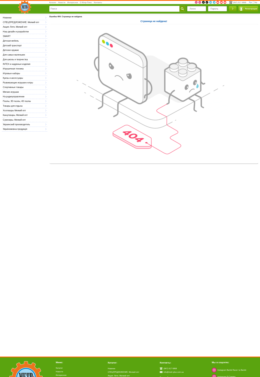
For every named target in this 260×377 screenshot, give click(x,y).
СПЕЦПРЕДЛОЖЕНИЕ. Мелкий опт (21, 22)
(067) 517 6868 (239, 2)
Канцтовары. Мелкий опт (15, 115)
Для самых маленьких (14, 54)
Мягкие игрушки (11, 92)
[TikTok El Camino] (203, 2)
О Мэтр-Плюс (86, 2)
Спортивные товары (13, 87)
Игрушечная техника (13, 68)
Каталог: (112, 362)
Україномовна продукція (15, 129)
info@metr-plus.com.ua (174, 372)
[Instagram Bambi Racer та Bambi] (196, 2)
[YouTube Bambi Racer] (221, 2)
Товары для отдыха (12, 106)
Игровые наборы (11, 73)
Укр (255, 2)
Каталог (52, 2)
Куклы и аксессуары (13, 78)
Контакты (98, 2)
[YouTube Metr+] (217, 2)
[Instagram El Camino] (199, 2)
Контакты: (165, 362)
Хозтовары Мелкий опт (14, 110)
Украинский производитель (16, 124)
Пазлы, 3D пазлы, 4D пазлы (17, 101)
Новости (61, 2)
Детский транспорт (12, 45)
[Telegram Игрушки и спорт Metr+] (210, 2)
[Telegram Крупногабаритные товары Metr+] (214, 2)
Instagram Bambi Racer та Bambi (231, 370)
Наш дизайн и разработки (16, 31)
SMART (7, 36)
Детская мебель (11, 41)
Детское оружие (11, 50)
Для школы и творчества (15, 59)
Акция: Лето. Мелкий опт (15, 27)
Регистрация (251, 9)
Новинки (7, 17)
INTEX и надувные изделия (16, 64)
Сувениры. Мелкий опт (14, 120)
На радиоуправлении (13, 96)
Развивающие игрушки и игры (18, 82)
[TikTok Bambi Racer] (207, 2)
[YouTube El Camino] (225, 2)
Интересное (72, 2)
